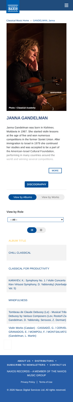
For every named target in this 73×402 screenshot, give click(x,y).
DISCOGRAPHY (36, 184)
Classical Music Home (17, 20)
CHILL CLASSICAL (20, 252)
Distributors (44, 361)
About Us (24, 361)
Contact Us (58, 365)
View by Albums (22, 197)
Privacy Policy (28, 382)
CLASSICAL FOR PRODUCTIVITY (29, 268)
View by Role (15, 211)
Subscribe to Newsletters (26, 365)
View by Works (50, 197)
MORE (55, 170)
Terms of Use (45, 382)
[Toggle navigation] (65, 5)
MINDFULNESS (18, 300)
